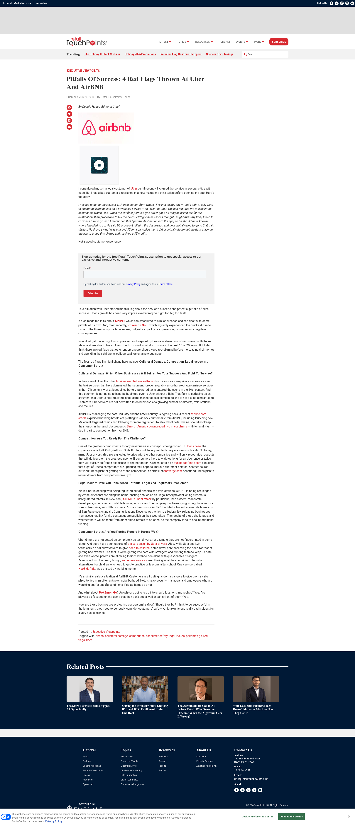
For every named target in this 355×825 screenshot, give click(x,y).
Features (87, 761)
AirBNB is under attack (137, 499)
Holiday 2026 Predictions (140, 54)
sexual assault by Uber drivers (147, 544)
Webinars (163, 757)
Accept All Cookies (291, 816)
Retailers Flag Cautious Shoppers (181, 54)
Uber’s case (193, 446)
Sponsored (88, 784)
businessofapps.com (187, 463)
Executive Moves (129, 766)
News (85, 757)
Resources (202, 41)
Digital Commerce (129, 780)
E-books (162, 770)
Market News (127, 757)
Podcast (224, 41)
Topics (181, 41)
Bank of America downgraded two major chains (157, 426)
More (257, 41)
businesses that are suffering (135, 381)
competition (137, 636)
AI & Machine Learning (131, 770)
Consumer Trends (129, 761)
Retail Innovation (129, 775)
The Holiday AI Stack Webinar (102, 54)
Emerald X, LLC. (261, 805)
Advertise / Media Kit (206, 766)
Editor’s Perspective (92, 766)
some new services (134, 560)
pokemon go (194, 636)
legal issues (177, 636)
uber (89, 640)
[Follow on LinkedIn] (337, 3)
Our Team (201, 757)
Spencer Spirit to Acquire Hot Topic (227, 54)
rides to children (139, 548)
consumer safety (157, 636)
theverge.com (173, 471)
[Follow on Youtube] (352, 3)
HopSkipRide (86, 568)
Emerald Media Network (17, 3)
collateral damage (116, 636)
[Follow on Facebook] (331, 3)
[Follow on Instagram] (347, 3)
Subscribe (279, 41)
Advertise (42, 3)
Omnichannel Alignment (133, 784)
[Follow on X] (342, 3)
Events (240, 41)
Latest (163, 41)
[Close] (349, 816)
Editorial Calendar (204, 761)
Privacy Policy (53, 821)
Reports (162, 766)
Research (163, 761)
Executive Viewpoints (83, 70)
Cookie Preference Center (257, 816)
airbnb (100, 636)
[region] (177, 817)
